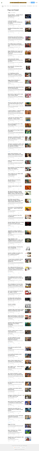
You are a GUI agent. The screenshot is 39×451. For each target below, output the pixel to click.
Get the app (23, 447)
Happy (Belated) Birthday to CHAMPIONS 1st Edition (14, 81)
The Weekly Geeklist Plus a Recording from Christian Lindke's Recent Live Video (16, 333)
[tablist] (12, 12)
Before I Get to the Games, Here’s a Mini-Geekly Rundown (15, 62)
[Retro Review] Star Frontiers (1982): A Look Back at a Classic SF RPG (16, 402)
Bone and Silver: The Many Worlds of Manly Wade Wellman (16, 168)
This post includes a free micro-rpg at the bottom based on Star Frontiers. (15, 404)
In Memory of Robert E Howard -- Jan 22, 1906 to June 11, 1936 (16, 396)
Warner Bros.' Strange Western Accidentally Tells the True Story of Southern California (15, 211)
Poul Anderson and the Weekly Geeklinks (14, 348)
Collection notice (25, 445)
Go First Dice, (9, 187)
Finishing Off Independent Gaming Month (15, 29)
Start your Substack (17, 447)
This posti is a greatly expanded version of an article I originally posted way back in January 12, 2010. (15, 293)
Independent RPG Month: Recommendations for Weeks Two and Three (15, 60)
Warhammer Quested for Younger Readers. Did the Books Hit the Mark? (16, 37)
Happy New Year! (11, 424)
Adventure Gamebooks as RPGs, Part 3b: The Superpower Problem (16, 137)
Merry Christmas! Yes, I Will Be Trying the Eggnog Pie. (14, 431)
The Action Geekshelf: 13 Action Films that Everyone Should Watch (15, 374)
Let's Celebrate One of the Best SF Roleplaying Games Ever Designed (15, 225)
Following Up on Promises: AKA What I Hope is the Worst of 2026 (16, 418)
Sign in (37, 2)
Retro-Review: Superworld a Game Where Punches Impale (15, 95)
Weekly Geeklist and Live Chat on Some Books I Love (15, 331)
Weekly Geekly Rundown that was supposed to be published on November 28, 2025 (16, 349)
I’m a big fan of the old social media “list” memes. (14, 24)
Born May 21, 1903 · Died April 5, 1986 (13, 169)
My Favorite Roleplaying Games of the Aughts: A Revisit (15, 292)
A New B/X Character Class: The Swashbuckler (15, 216)
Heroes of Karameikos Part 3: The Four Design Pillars (15, 124)
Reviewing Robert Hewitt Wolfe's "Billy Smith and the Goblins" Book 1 (15, 369)
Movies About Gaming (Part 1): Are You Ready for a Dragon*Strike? (15, 361)
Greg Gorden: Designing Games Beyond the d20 (15, 355)
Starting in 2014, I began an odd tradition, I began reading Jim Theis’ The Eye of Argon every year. (15, 106)
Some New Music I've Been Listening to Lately (15, 161)
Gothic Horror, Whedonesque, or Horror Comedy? (14, 411)
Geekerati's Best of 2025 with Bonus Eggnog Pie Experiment (15, 416)
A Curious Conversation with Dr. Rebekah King (15, 389)
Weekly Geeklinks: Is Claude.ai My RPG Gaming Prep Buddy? (15, 254)
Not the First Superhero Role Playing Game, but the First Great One (15, 82)
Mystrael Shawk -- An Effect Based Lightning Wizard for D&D (15, 15)
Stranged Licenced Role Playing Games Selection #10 (15, 384)
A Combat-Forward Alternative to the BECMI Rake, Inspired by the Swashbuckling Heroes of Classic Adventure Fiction (15, 218)
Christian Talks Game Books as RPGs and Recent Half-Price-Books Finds (16, 310)
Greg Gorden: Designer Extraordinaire (13, 356)
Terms (21, 445)
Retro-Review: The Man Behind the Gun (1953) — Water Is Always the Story (15, 208)
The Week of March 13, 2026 (12, 305)
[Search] (28, 2)
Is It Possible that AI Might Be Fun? (12, 255)
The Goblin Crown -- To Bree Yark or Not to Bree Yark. (16, 367)
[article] (19, 17)
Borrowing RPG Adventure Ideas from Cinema (15, 67)
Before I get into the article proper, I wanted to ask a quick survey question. (15, 326)
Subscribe (32, 2)
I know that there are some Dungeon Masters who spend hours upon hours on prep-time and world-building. (15, 69)
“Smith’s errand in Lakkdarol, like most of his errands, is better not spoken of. (15, 234)
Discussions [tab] (13, 12)
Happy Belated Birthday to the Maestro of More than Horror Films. (15, 154)
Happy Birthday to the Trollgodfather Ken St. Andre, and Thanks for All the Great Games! (15, 240)
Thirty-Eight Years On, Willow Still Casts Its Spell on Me (15, 174)
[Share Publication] (29, 2)
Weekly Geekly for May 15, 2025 (15, 186)
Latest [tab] (9, 12)
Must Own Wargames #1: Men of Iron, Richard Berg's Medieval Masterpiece (16, 316)
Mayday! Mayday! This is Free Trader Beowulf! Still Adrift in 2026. (16, 223)
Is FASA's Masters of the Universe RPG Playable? (16, 383)
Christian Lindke (12, 40)
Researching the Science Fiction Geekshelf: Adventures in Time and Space (15, 278)
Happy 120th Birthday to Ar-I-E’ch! (12, 397)
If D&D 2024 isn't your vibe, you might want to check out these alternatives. (15, 341)
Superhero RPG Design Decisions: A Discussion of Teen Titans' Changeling (15, 323)
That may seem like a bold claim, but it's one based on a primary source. (15, 54)
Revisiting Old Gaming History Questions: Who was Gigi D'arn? (15, 299)
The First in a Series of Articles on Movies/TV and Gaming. (15, 362)
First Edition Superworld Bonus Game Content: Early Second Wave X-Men (16, 44)
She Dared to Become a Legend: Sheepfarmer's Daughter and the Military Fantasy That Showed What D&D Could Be (15, 192)
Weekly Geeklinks (12, 304)
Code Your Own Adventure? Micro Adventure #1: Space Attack (15, 118)
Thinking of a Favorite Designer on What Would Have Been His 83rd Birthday (15, 318)
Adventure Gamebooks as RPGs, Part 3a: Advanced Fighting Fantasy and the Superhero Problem (16, 145)
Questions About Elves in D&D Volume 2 (13, 439)
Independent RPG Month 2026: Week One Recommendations (16, 88)
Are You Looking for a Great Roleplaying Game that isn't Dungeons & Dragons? (14, 338)
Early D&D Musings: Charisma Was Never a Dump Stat (15, 247)
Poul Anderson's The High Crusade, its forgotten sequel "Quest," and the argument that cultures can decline (15, 75)
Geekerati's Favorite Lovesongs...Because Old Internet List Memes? (15, 22)
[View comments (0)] (13, 41)
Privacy (19, 445)
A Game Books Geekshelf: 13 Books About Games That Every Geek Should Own (15, 260)
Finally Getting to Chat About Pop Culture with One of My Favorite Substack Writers (15, 391)
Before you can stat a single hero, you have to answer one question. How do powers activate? (15, 139)
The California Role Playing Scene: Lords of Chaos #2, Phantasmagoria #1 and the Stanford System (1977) (15, 268)
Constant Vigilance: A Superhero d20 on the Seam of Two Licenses (16, 111)
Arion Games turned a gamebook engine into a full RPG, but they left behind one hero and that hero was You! (16, 147)
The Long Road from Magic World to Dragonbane (16, 131)
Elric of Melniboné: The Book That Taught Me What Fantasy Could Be (15, 285)
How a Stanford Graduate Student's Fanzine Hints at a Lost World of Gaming (15, 271)
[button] (2, 6)
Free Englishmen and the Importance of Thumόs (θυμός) (15, 74)
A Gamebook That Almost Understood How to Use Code (15, 119)
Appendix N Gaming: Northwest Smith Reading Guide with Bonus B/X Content (16, 232)
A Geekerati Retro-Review (11, 175)
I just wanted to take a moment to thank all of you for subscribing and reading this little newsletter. (15, 432)
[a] (28, 311)
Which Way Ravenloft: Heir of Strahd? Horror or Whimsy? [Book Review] (15, 409)
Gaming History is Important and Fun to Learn (14, 300)
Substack (16, 449)
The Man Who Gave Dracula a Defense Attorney (14, 180)
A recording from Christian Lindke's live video (14, 311)
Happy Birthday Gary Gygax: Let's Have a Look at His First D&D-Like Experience (15, 52)
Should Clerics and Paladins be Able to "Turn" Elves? (16, 438)
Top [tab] (11, 12)
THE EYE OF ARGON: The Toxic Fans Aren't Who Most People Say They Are (15, 103)
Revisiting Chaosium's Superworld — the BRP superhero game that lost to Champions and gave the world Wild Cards (16, 96)
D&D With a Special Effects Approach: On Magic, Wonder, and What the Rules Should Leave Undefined (15, 200)
